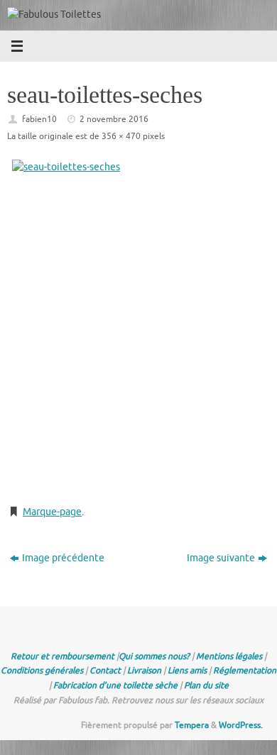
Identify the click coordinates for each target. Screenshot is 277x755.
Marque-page (52, 512)
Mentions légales (229, 656)
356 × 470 (121, 136)
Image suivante (221, 558)
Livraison (144, 670)
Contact (105, 670)
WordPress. (241, 725)
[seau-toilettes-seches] (138, 326)
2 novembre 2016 (114, 119)
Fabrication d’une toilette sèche (115, 685)
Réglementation (244, 670)
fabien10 (39, 119)
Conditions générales (42, 670)
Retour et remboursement (62, 656)
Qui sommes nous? (154, 656)
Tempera (192, 725)
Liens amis (187, 670)
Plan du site (206, 685)
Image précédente (63, 558)
